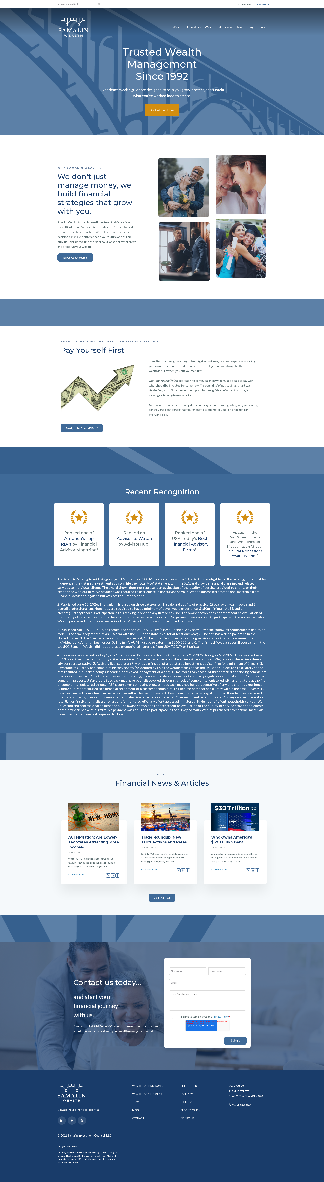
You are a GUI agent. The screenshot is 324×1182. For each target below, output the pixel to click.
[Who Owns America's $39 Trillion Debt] (235, 817)
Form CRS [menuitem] (186, 1101)
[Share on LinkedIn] (113, 875)
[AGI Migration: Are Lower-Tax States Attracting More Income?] (93, 817)
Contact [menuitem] (263, 27)
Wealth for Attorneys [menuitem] (218, 27)
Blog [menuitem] (250, 27)
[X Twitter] (82, 1120)
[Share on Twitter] (108, 875)
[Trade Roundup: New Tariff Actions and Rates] (165, 817)
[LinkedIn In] (62, 1120)
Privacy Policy (221, 1016)
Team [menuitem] (240, 27)
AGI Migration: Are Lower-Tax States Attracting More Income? (93, 842)
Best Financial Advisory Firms (189, 544)
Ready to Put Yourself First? (82, 428)
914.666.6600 (241, 1104)
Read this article (76, 874)
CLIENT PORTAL (262, 4)
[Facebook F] (72, 1120)
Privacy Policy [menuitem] (190, 1110)
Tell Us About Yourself (75, 257)
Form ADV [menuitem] (187, 1094)
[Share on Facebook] (117, 875)
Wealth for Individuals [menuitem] (187, 27)
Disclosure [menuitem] (188, 1118)
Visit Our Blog (162, 897)
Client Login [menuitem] (189, 1085)
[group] (183, 187)
